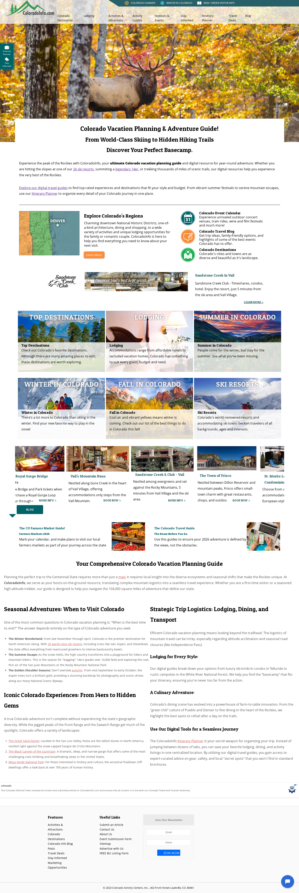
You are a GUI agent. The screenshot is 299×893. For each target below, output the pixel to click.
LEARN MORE (226, 500)
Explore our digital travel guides (43, 188)
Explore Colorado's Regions (113, 216)
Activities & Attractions (115, 18)
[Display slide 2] (282, 104)
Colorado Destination (65, 18)
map (121, 577)
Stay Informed (187, 18)
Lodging (89, 16)
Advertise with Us (111, 848)
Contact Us (107, 829)
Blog (248, 16)
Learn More (94, 255)
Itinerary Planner (208, 18)
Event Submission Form (116, 839)
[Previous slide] (124, 104)
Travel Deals (233, 18)
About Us (106, 834)
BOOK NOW (33, 500)
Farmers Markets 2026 (34, 534)
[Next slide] (174, 104)
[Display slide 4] (290, 104)
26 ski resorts (83, 169)
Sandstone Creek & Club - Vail (82, 474)
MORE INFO (98, 500)
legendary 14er (126, 169)
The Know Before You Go (170, 534)
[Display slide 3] (286, 104)
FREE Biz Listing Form (114, 853)
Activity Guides (137, 18)
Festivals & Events (162, 18)
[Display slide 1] (278, 104)
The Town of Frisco (138, 475)
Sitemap (105, 844)
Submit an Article (111, 825)
